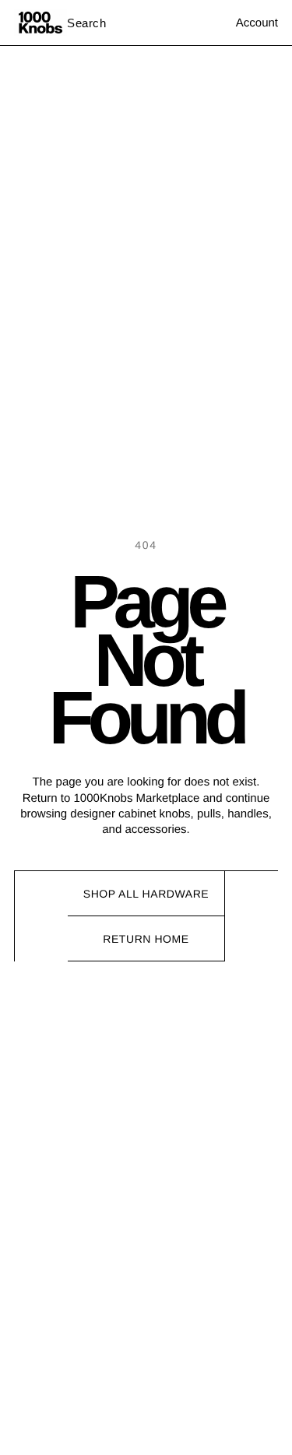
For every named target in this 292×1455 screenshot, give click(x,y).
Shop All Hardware (146, 893)
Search (87, 23)
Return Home (145, 939)
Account (257, 23)
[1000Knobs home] (40, 22)
